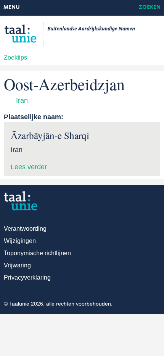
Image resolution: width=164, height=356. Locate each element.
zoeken (150, 7)
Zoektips (15, 57)
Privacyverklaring (27, 277)
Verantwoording (25, 228)
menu (11, 7)
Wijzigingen (20, 241)
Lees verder (29, 167)
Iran (22, 100)
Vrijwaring (17, 265)
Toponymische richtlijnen (37, 253)
